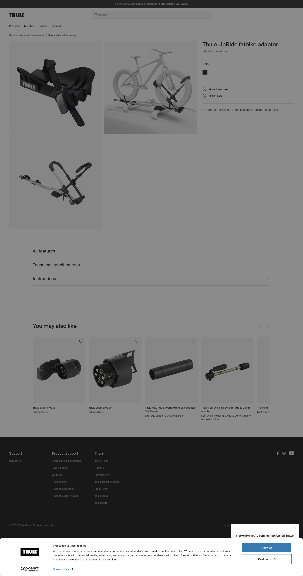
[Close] (295, 528)
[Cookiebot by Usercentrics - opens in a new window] (29, 569)
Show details (61, 569)
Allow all (266, 547)
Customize (264, 558)
